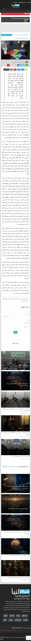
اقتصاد (5, 616)
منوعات (11, 620)
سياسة (18, 616)
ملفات (4, 620)
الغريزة (18, 69)
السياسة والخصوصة (27, 634)
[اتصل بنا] (20, 9)
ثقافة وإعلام (18, 620)
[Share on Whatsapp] (27, 65)
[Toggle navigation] (29, 11)
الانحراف (22, 69)
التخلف (15, 69)
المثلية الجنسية (6, 69)
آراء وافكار (25, 35)
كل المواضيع (22, 2)
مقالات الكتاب (18, 35)
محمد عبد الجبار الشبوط (11, 466)
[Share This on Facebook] (18, 65)
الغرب (26, 69)
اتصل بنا (15, 2)
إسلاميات (12, 616)
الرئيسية (29, 2)
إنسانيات (25, 620)
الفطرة (11, 69)
